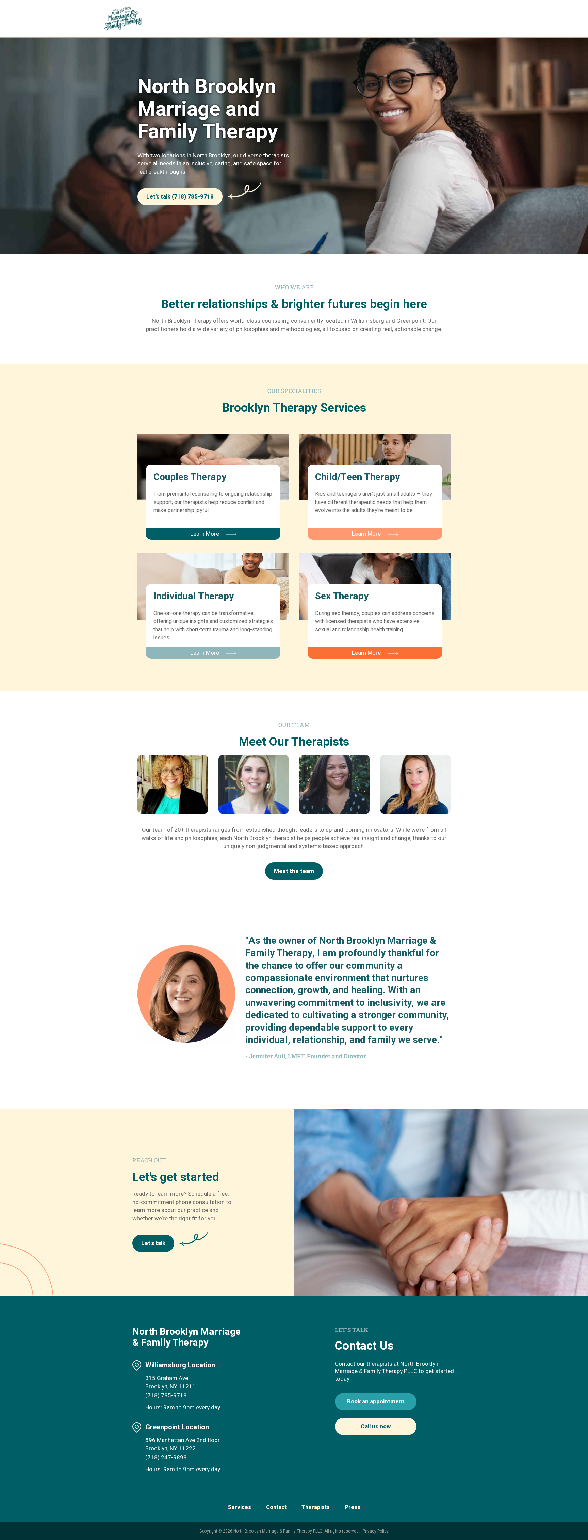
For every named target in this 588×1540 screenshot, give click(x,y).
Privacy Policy (376, 1531)
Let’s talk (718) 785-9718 (180, 196)
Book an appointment (376, 1401)
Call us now (376, 1426)
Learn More (204, 533)
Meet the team (294, 871)
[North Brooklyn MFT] (126, 19)
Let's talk (153, 1243)
